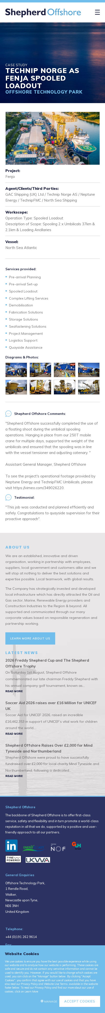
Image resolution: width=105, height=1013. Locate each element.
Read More (14, 691)
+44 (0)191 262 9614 (21, 937)
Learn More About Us (30, 638)
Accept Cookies (79, 1001)
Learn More (31, 991)
